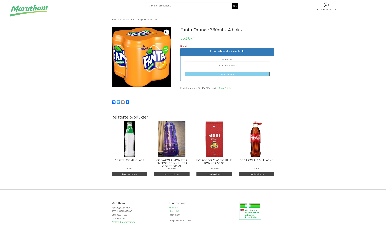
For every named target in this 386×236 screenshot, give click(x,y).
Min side (173, 207)
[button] (166, 32)
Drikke (121, 19)
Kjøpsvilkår (174, 211)
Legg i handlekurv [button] (129, 174)
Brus (127, 19)
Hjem (114, 19)
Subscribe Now (227, 74)
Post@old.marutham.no (123, 221)
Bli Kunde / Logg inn (326, 9)
